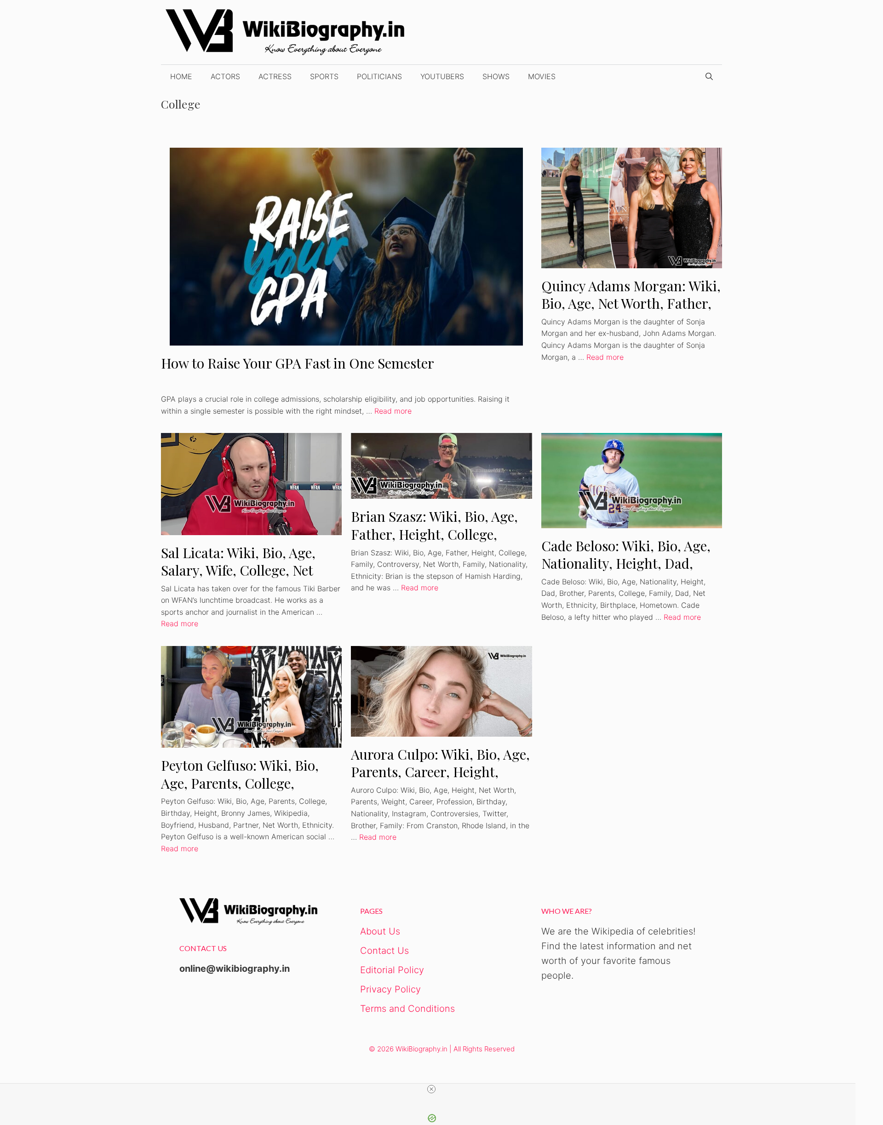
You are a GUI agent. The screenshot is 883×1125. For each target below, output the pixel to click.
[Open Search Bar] (709, 76)
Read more (393, 410)
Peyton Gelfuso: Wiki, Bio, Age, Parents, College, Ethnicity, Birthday (240, 783)
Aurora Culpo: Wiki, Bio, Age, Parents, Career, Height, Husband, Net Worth (440, 772)
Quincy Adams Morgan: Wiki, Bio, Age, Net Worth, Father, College (631, 303)
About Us (380, 931)
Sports (324, 76)
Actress (275, 76)
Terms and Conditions (407, 1008)
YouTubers (442, 76)
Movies (542, 76)
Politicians (379, 76)
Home (181, 76)
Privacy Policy (390, 989)
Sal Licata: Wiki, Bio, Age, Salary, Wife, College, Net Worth (238, 570)
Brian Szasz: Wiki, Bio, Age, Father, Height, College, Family (434, 534)
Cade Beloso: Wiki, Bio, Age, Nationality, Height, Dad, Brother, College (626, 563)
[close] (431, 1089)
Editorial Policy (392, 969)
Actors (225, 76)
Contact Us (384, 950)
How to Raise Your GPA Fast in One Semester (297, 363)
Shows (496, 76)
